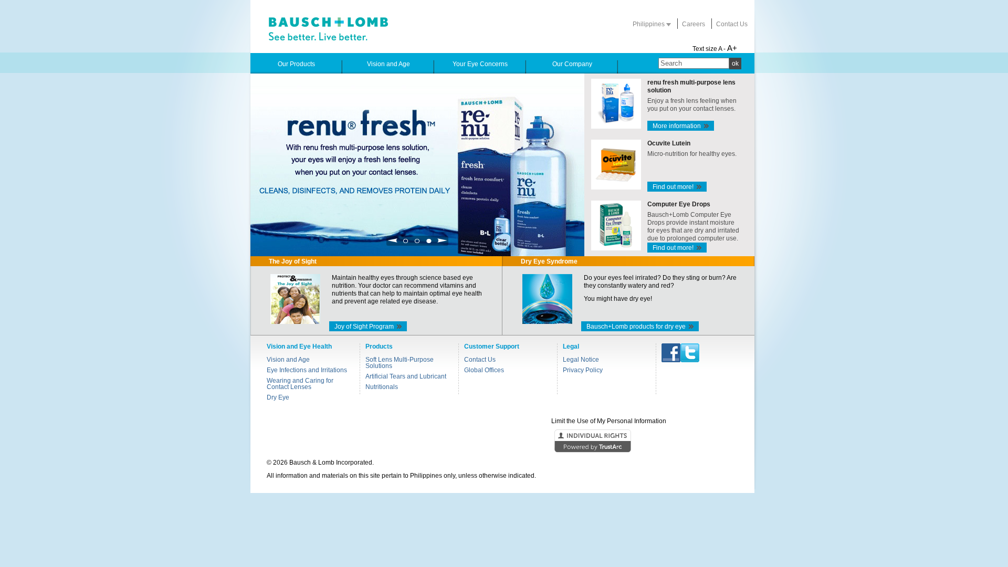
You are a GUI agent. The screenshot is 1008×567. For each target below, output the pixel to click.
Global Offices (484, 370)
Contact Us (732, 24)
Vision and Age (288, 359)
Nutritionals (381, 387)
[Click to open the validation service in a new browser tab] (503, 441)
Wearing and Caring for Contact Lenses (300, 384)
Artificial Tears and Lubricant (405, 376)
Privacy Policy (583, 370)
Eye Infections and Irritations (307, 370)
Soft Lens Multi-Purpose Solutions (399, 363)
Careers (693, 24)
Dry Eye (278, 397)
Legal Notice (581, 359)
